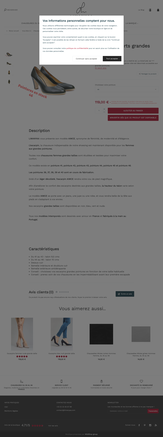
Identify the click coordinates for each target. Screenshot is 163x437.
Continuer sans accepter (86, 59)
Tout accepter (112, 59)
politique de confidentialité (77, 48)
